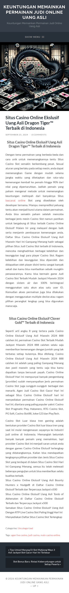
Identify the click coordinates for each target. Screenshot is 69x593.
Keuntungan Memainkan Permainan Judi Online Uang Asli (34, 12)
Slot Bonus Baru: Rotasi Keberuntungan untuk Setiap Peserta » (37, 563)
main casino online (50, 535)
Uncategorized (25, 528)
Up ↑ (36, 586)
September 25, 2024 (17, 134)
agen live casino (19, 535)
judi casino (34, 535)
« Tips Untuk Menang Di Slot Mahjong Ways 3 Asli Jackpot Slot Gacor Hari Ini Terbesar (31, 551)
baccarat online (15, 200)
